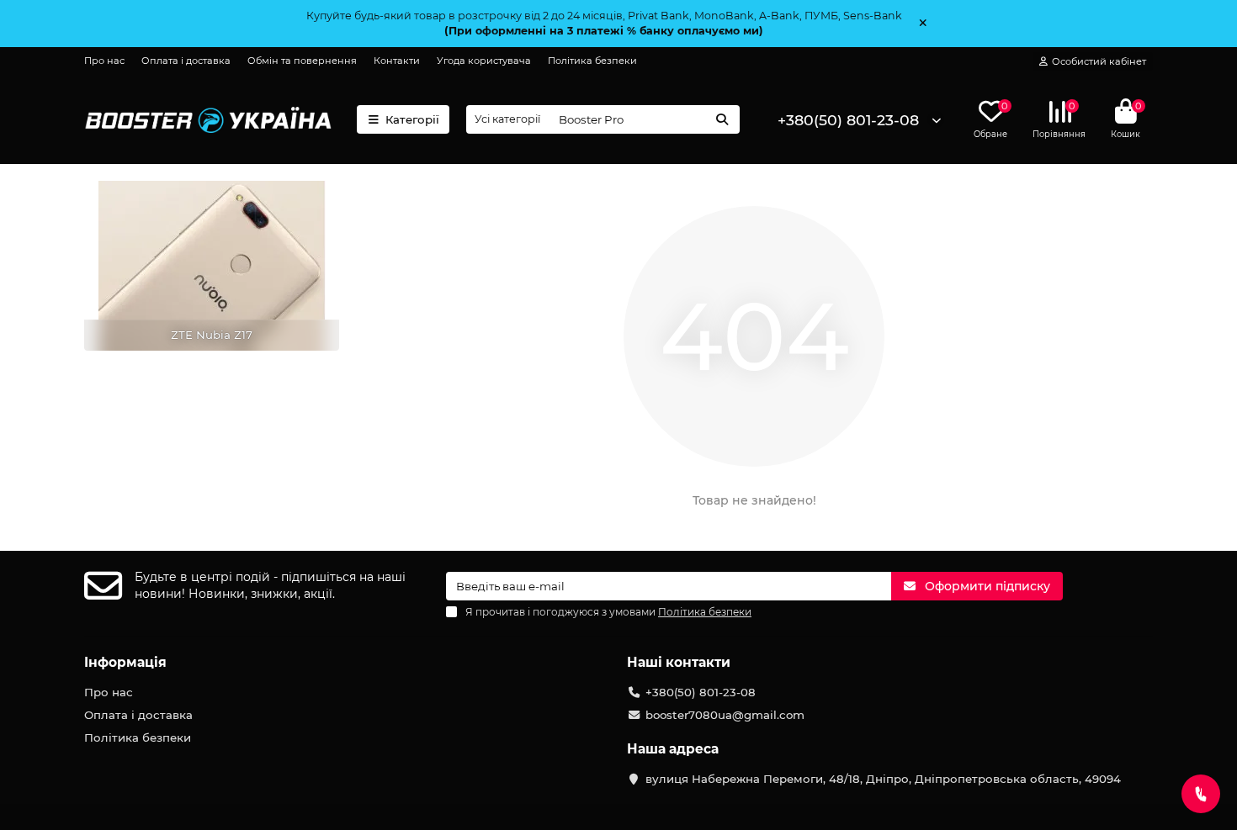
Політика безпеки (592, 60)
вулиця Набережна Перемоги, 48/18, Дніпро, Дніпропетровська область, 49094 (883, 778)
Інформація (125, 662)
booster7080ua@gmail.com (724, 715)
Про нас (104, 60)
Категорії (412, 119)
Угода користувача (484, 60)
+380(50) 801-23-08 (848, 120)
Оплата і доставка (186, 60)
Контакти (397, 60)
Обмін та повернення (302, 60)
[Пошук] (722, 119)
